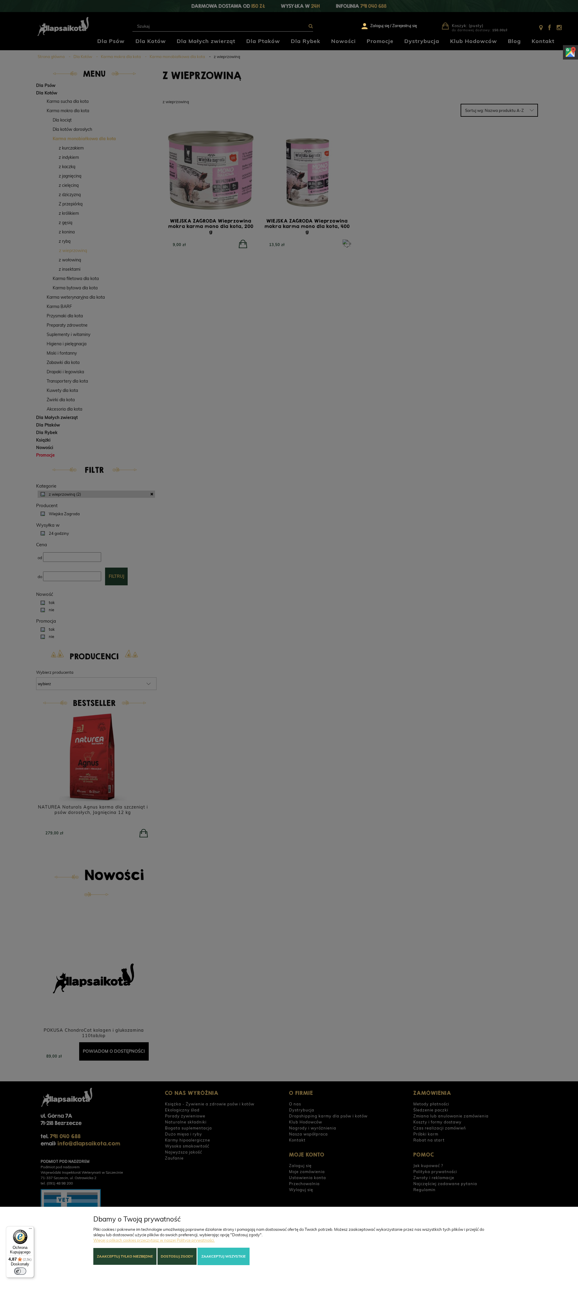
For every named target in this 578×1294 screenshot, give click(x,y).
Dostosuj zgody (177, 1256)
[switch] (20, 1271)
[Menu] (30, 1230)
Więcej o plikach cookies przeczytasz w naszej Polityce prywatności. (154, 1240)
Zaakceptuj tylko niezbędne (125, 1256)
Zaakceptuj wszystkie (223, 1256)
